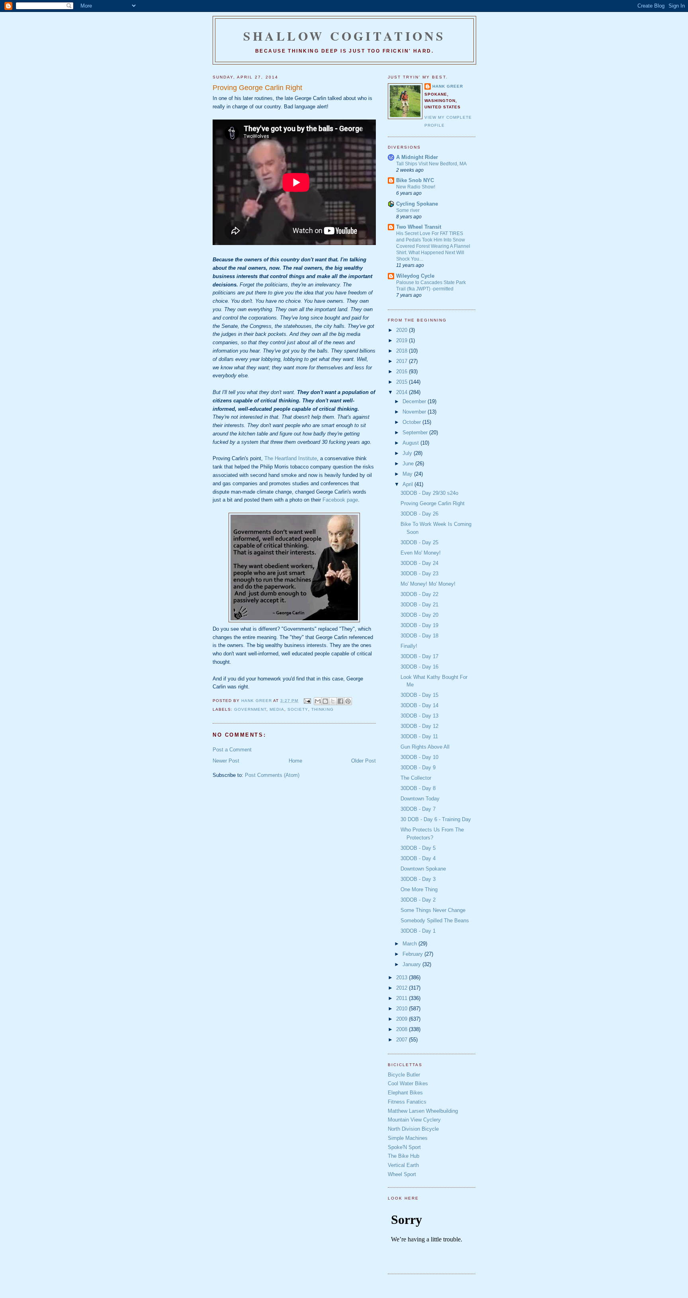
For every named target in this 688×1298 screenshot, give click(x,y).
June (409, 464)
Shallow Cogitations (344, 36)
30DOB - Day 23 (419, 573)
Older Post (363, 761)
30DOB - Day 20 (419, 615)
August (411, 443)
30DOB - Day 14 (419, 705)
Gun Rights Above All (425, 747)
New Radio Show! (415, 187)
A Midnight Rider (417, 157)
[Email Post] (307, 700)
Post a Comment (232, 750)
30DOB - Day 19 (419, 625)
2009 (402, 1019)
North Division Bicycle (413, 1129)
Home (295, 761)
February (413, 954)
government (250, 709)
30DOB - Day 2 (418, 900)
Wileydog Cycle (415, 276)
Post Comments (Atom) (272, 775)
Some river (408, 210)
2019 (402, 340)
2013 (402, 977)
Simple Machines (408, 1138)
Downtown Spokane (423, 869)
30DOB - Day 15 (419, 695)
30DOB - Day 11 (419, 736)
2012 (402, 988)
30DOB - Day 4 (418, 858)
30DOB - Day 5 (418, 848)
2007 (402, 1040)
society (297, 709)
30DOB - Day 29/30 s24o (429, 493)
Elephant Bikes (405, 1093)
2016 (402, 371)
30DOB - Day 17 (419, 656)
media (277, 709)
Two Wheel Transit (418, 227)
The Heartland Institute (290, 458)
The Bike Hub (403, 1156)
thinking (322, 709)
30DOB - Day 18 (419, 636)
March (410, 944)
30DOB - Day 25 (419, 542)
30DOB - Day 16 (419, 667)
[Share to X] (333, 701)
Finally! (409, 646)
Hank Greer (447, 86)
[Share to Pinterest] (348, 701)
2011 (402, 998)
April (408, 484)
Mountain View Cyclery (414, 1120)
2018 (402, 351)
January (412, 964)
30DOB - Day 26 (419, 514)
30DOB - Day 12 (419, 726)
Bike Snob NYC (415, 180)
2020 (402, 330)
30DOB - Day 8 (418, 788)
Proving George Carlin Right (433, 503)
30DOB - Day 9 (418, 768)
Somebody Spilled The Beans (435, 921)
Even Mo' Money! (421, 553)
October (412, 422)
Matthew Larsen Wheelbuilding (423, 1111)
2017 (402, 361)
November (415, 412)
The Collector (416, 778)
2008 (402, 1029)
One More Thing (419, 889)
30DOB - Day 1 (418, 931)
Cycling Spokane (417, 204)
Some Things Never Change (433, 910)
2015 (402, 382)
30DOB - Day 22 (419, 594)
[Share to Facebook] (340, 701)
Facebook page (340, 500)
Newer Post (226, 761)
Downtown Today (420, 799)
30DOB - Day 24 (419, 563)
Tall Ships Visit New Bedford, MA (431, 164)
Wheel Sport (402, 1174)
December (415, 401)
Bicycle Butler (404, 1075)
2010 (402, 1009)
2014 (402, 392)
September (416, 432)
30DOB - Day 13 (419, 716)
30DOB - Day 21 (419, 605)
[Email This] (318, 701)
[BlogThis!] (325, 701)
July (408, 453)
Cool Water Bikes (408, 1083)
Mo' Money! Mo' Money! (428, 584)
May (408, 474)
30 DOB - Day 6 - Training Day (436, 819)
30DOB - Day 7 (418, 809)
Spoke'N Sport (404, 1147)
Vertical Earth (403, 1165)
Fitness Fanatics (407, 1102)
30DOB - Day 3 (418, 879)
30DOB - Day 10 (419, 757)
